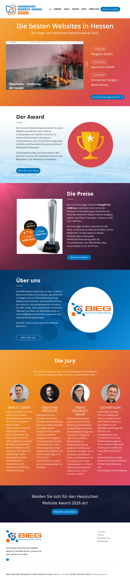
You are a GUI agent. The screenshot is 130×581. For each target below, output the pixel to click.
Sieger (75, 9)
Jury (84, 9)
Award (57, 9)
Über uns (94, 9)
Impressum (102, 541)
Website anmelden (110, 9)
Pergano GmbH (102, 52)
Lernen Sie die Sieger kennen (106, 97)
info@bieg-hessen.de (99, 574)
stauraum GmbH (103, 65)
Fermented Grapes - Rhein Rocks (105, 80)
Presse (100, 535)
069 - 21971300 (62, 574)
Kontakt (101, 532)
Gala (66, 9)
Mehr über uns (28, 337)
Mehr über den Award (28, 170)
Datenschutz (103, 538)
